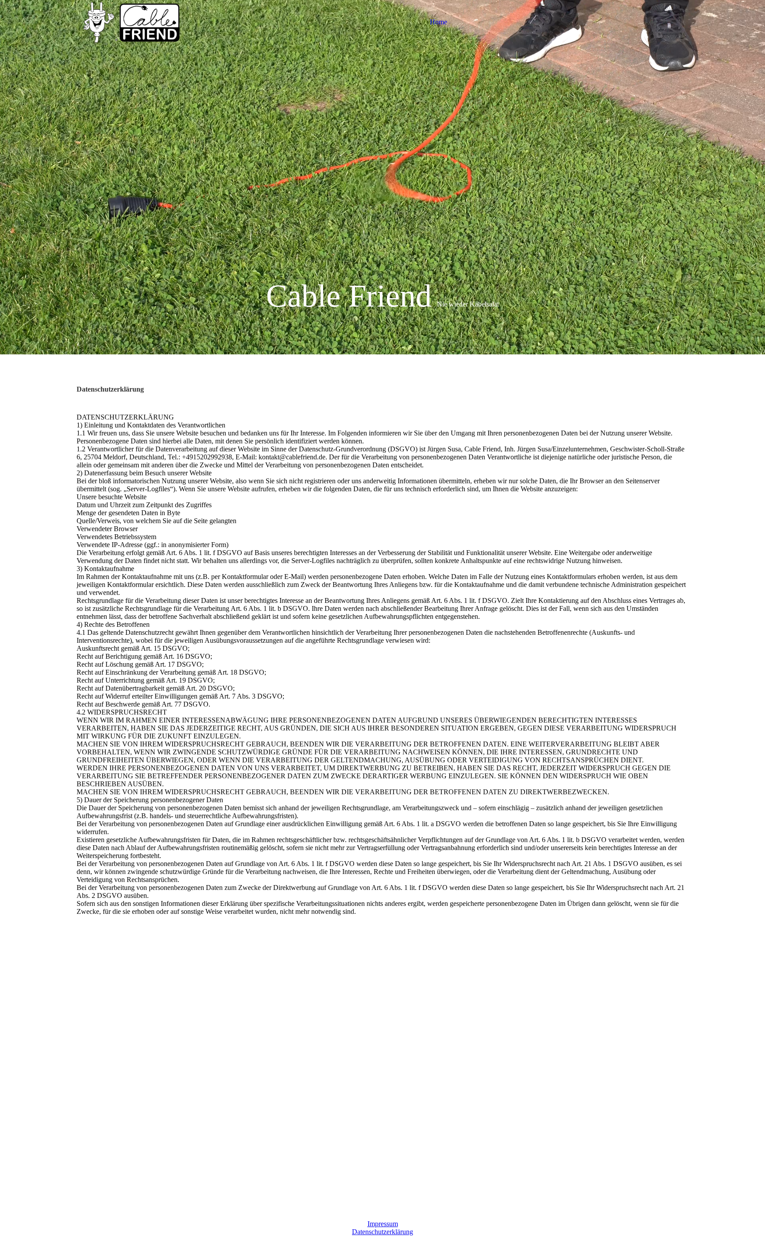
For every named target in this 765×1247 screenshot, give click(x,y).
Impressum (382, 1224)
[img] (132, 22)
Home (438, 22)
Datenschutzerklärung (382, 1231)
